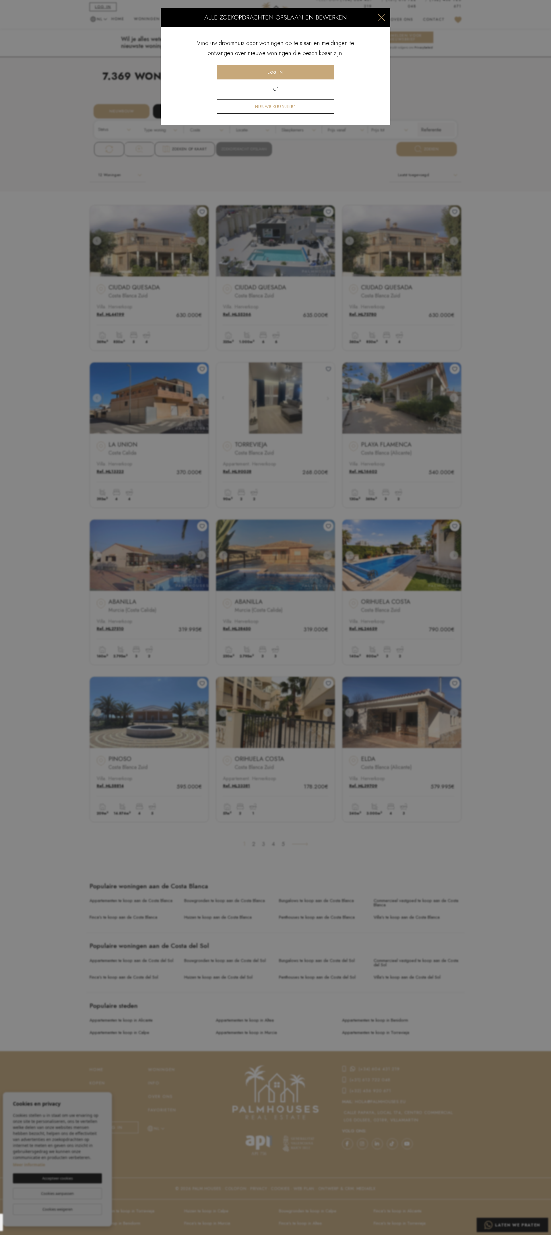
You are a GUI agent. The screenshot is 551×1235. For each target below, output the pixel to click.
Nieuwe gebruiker (275, 106)
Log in (275, 72)
